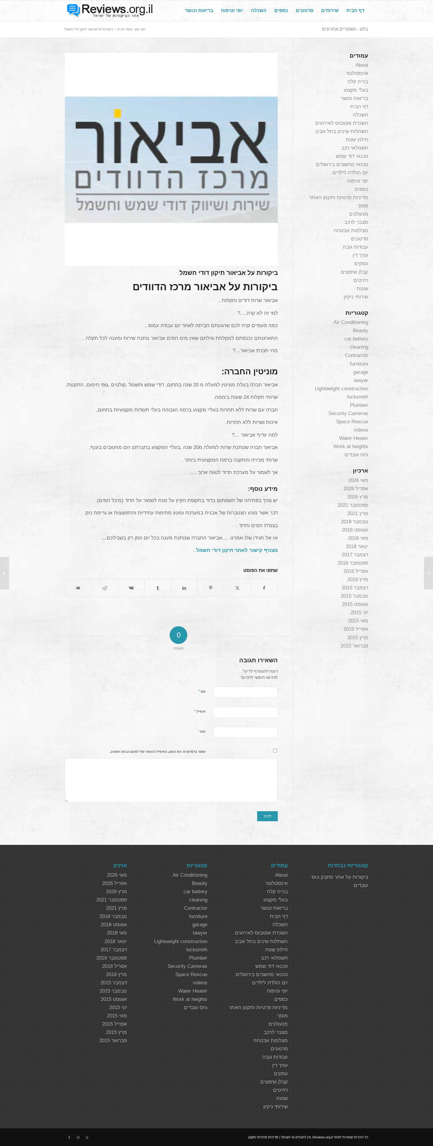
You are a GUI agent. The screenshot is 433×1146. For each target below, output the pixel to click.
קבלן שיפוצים (354, 272)
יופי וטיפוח (357, 181)
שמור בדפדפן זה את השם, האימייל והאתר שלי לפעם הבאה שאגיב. (158, 751)
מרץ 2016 (357, 579)
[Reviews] (109, 10)
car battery (356, 339)
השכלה (360, 115)
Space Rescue (352, 421)
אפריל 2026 (355, 488)
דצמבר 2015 (355, 588)
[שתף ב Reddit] (105, 587)
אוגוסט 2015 (355, 604)
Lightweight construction (341, 388)
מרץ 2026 (357, 497)
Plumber (359, 405)
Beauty (360, 330)
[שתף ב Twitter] (237, 587)
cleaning (359, 347)
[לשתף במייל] (78, 587)
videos (361, 430)
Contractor (356, 355)
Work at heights (350, 446)
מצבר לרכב (356, 222)
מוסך (363, 206)
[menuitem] (355, 10)
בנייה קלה (357, 81)
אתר (202, 731)
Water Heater (353, 438)
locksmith (357, 397)
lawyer (361, 380)
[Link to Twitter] (86, 1137)
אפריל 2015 (355, 629)
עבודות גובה (355, 247)
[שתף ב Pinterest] (211, 587)
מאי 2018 (358, 538)
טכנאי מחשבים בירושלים (342, 164)
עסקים (361, 263)
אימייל (200, 711)
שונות (362, 288)
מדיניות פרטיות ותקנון (263, 1137)
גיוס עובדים (356, 455)
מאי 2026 (358, 480)
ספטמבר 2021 (353, 505)
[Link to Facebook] (69, 1137)
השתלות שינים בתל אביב (341, 131)
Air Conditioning (350, 322)
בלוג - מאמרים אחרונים (345, 29)
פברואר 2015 (354, 646)
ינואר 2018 (357, 546)
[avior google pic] (171, 159)
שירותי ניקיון (356, 297)
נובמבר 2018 (354, 521)
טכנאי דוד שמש (352, 156)
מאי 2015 (358, 621)
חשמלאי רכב (354, 148)
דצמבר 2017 (355, 555)
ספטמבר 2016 (353, 563)
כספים (361, 189)
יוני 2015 (359, 612)
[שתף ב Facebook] (264, 587)
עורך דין (360, 255)
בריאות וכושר (354, 98)
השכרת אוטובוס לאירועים (341, 123)
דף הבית (359, 106)
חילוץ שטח (357, 139)
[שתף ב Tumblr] (158, 587)
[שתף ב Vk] (131, 587)
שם (202, 691)
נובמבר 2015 (354, 596)
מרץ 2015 (357, 637)
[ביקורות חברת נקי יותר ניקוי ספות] (428, 573)
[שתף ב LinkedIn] (184, 587)
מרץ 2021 (357, 513)
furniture (359, 364)
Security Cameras (348, 413)
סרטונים (359, 239)
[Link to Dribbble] (78, 1137)
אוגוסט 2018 (355, 530)
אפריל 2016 (355, 571)
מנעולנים (358, 214)
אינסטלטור (357, 73)
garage (360, 372)
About (362, 65)
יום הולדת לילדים (350, 173)
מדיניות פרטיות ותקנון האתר (338, 197)
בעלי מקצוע (356, 90)
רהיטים (360, 280)
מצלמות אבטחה (351, 230)
